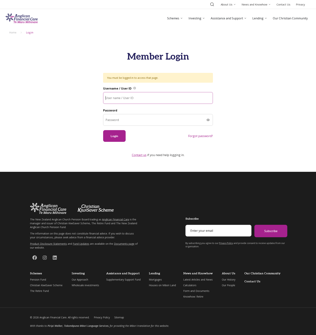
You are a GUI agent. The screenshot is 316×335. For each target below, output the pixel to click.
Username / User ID (117, 88)
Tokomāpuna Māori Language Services (86, 326)
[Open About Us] (234, 4)
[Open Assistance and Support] (245, 18)
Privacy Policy (226, 243)
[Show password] (208, 119)
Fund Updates (81, 243)
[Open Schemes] (181, 18)
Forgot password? (200, 136)
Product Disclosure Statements (48, 243)
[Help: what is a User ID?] (134, 88)
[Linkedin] (54, 257)
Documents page (124, 243)
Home (12, 32)
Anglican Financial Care (115, 219)
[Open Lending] (265, 18)
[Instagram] (44, 257)
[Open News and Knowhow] (269, 4)
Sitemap (119, 317)
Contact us (139, 155)
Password (110, 110)
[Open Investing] (203, 18)
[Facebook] (34, 257)
